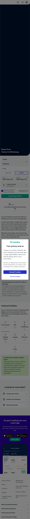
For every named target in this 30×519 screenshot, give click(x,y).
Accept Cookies (15, 272)
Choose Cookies (15, 276)
